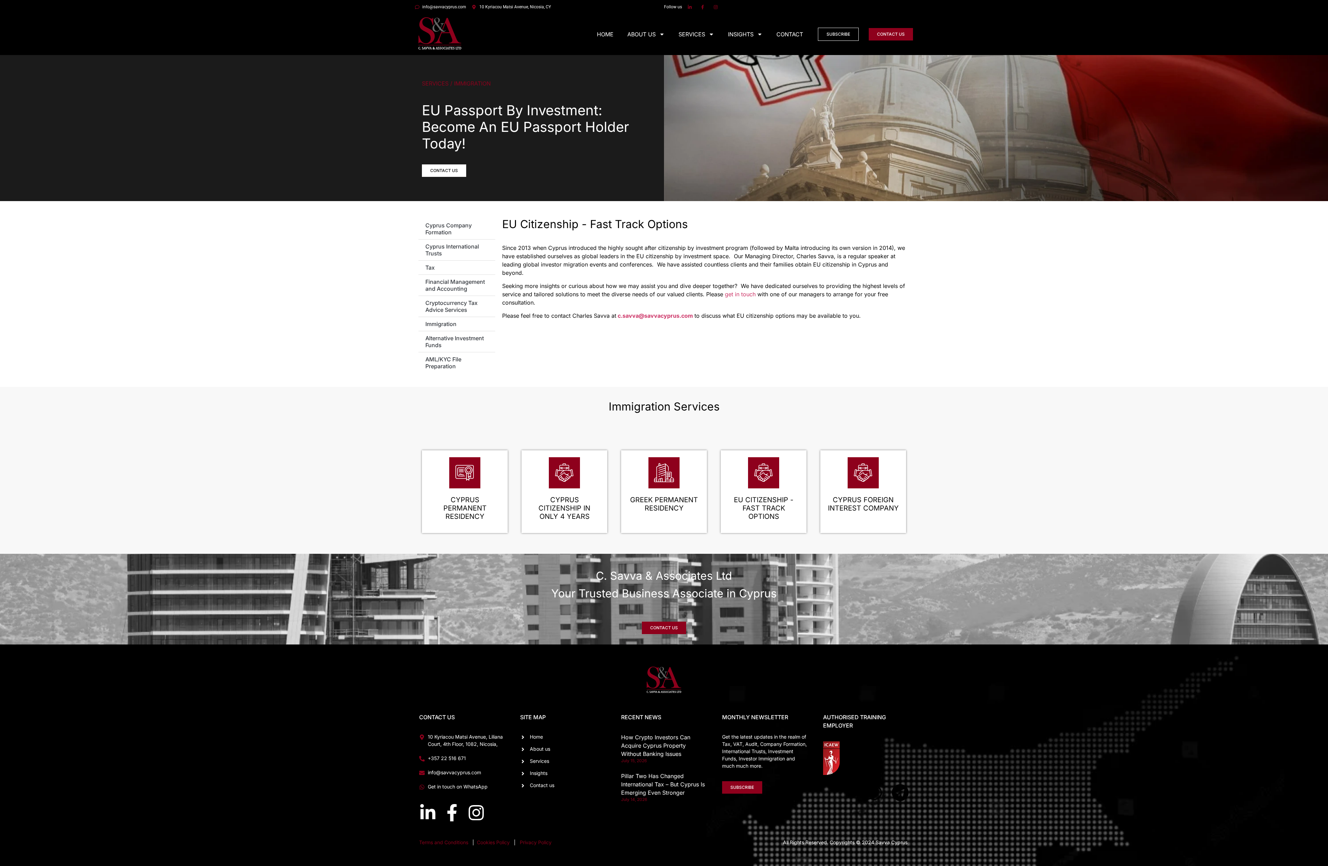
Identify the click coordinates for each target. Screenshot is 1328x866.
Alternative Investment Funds (454, 342)
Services (692, 34)
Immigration (440, 324)
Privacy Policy (536, 842)
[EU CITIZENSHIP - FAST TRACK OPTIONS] (763, 472)
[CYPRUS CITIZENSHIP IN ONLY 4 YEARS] (564, 472)
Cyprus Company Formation (448, 229)
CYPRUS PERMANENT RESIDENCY (465, 508)
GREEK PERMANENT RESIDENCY (664, 504)
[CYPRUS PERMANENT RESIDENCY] (464, 472)
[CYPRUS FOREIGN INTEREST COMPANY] (863, 472)
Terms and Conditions (443, 842)
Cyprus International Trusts (452, 250)
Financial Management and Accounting (455, 285)
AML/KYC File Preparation (443, 363)
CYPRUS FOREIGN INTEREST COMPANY (863, 504)
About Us (641, 34)
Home (605, 34)
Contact (789, 34)
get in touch (740, 294)
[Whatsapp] (874, 792)
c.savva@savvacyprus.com (655, 315)
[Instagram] (476, 812)
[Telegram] (900, 792)
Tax (430, 267)
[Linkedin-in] (427, 812)
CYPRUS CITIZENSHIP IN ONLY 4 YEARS (564, 508)
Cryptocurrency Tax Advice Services (451, 306)
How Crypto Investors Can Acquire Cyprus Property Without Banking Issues (655, 745)
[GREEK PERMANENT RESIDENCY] (664, 472)
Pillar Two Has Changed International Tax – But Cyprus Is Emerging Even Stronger (663, 784)
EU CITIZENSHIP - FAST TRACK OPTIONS (763, 508)
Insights (741, 34)
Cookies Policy (494, 842)
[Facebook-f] (452, 812)
